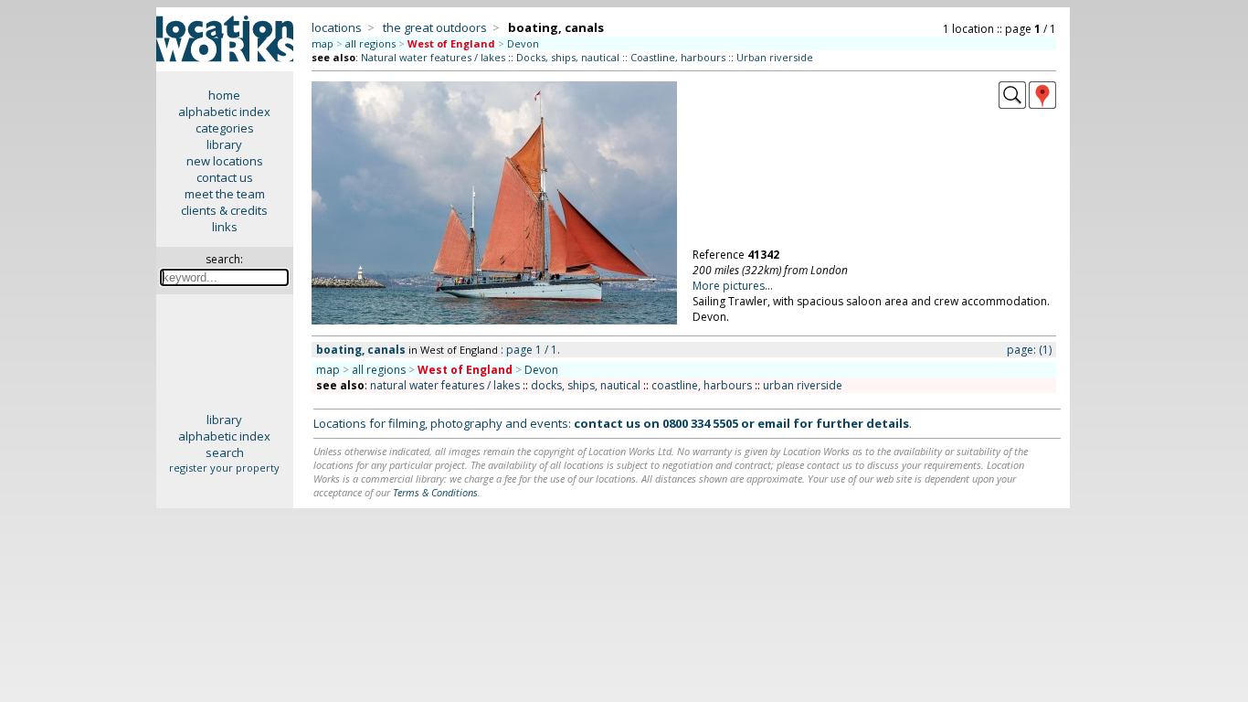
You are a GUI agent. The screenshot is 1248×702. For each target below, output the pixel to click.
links (225, 226)
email (773, 423)
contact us (224, 177)
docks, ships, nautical (585, 385)
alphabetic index (224, 111)
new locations (224, 161)
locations (337, 27)
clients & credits (224, 210)
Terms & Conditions (435, 492)
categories (225, 128)
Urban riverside (774, 57)
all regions (370, 43)
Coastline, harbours (677, 57)
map (322, 43)
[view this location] (1012, 104)
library (224, 144)
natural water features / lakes (445, 385)
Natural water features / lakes (433, 57)
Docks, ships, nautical (567, 57)
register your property (224, 467)
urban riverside (802, 385)
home (224, 95)
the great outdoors (435, 27)
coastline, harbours (701, 385)
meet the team (225, 194)
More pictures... (733, 285)
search (225, 452)
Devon (523, 43)
